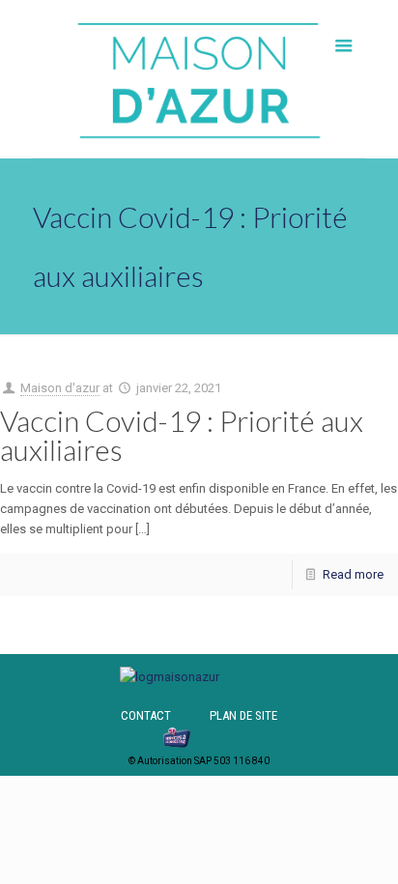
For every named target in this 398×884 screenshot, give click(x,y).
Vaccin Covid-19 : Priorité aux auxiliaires (181, 435)
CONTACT (146, 715)
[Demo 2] (169, 677)
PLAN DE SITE (243, 715)
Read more (353, 574)
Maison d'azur (60, 388)
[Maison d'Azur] (199, 78)
